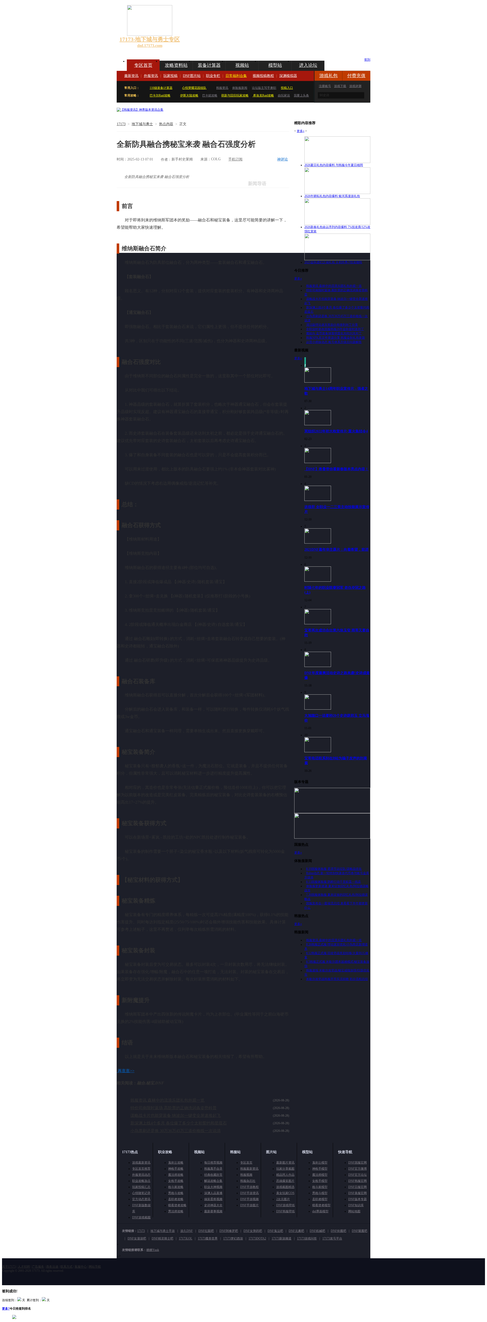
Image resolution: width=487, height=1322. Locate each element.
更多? (6, 1308)
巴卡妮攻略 (209, 95)
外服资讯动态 (141, 1175)
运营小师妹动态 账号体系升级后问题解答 (334, 342)
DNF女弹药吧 (253, 1231)
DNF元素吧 (296, 1231)
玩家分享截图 (285, 1168)
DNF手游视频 (249, 1199)
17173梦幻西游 (233, 1238)
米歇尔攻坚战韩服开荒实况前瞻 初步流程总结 (337, 979)
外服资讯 (151, 76)
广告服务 (38, 1266)
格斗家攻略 (175, 1187)
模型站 (275, 65)
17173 (121, 124)
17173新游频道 (281, 1238)
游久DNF (186, 1231)
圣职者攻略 (175, 1199)
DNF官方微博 (357, 1168)
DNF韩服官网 (357, 1181)
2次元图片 (283, 1199)
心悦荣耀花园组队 (194, 88)
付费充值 (356, 75)
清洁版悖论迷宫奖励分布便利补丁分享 (332, 325)
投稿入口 (287, 88)
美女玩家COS (285, 1193)
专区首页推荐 (141, 1168)
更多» (300, 131)
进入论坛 (308, 65)
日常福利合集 (236, 76)
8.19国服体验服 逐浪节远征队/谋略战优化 (334, 869)
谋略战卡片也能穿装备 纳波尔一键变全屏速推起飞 (175, 1115)
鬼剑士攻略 (175, 1162)
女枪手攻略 (175, 1181)
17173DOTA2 (257, 1238)
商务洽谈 (52, 1266)
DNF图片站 (192, 76)
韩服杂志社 (247, 1181)
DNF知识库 (356, 1205)
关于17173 (9, 1266)
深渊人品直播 (213, 1193)
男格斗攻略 (175, 1193)
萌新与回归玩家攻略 (235, 95)
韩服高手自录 (213, 1168)
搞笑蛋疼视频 (213, 1199)
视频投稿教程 (263, 76)
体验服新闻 (239, 88)
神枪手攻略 (175, 1168)
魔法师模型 (319, 1175)
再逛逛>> (126, 1071)
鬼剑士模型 (319, 1162)
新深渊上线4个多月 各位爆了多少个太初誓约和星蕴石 (178, 1123)
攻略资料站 (176, 65)
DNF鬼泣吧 (275, 1231)
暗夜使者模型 (321, 1205)
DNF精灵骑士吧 (162, 1238)
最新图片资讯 (285, 1162)
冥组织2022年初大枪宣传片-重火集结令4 (336, 431)
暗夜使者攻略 (177, 1205)
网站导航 (95, 1266)
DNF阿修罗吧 (228, 1231)
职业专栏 (213, 76)
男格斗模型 (319, 1193)
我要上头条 (301, 95)
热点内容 (166, 124)
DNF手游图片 (249, 1205)
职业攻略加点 (141, 1181)
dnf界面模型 (320, 1211)
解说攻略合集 (213, 1181)
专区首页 (143, 65)
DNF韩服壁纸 (285, 1211)
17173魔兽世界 (208, 1238)
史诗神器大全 (213, 1205)
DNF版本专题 (357, 1199)
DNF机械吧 (317, 1231)
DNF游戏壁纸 (285, 1205)
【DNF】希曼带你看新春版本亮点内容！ (336, 469)
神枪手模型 (319, 1168)
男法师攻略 (175, 1211)
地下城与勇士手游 (162, 1231)
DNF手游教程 (249, 1187)
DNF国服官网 (357, 1162)
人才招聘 (24, 1266)
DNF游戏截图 (141, 1217)
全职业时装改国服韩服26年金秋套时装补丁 (335, 329)
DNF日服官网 (357, 1187)
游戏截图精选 (285, 1187)
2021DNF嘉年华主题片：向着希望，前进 (336, 549)
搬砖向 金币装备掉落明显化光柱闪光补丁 (334, 333)
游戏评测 (355, 86)
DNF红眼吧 (206, 1231)
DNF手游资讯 (249, 1193)
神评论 (282, 159)
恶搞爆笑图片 (285, 1181)
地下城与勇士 (142, 124)
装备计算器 (209, 65)
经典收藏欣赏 (213, 1175)
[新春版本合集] (140, 109)
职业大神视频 (213, 1187)
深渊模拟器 (288, 76)
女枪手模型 (319, 1181)
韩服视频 (246, 1175)
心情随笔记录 (141, 1193)
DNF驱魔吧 (359, 1231)
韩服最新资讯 (249, 1168)
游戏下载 (340, 86)
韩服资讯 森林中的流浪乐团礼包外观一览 (167, 1100)
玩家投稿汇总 (141, 1187)
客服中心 (81, 1266)
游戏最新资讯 (141, 1162)
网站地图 (354, 1211)
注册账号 (325, 86)
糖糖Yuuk (152, 1250)
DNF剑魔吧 (338, 1231)
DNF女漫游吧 (137, 1238)
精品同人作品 (285, 1175)
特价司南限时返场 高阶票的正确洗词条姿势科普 (173, 1108)
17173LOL (185, 1238)
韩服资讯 (222, 88)
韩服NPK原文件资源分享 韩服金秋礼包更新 (335, 337)
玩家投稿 (170, 76)
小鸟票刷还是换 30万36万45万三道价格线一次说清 (175, 1131)
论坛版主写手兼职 (264, 88)
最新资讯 (131, 76)
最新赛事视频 (213, 1211)
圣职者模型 (319, 1199)
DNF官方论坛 (357, 1175)
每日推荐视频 (213, 1162)
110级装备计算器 (161, 88)
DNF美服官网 (357, 1193)
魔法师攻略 (175, 1175)
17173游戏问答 (307, 1238)
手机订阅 (235, 159)
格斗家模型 (319, 1187)
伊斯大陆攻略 (189, 95)
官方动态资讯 (141, 1199)
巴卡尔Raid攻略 (160, 95)
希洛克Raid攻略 (263, 95)
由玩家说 (284, 95)
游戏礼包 (328, 75)
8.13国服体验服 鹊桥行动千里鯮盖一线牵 (333, 882)
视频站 (242, 65)
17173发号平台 (332, 1238)
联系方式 (66, 1266)
